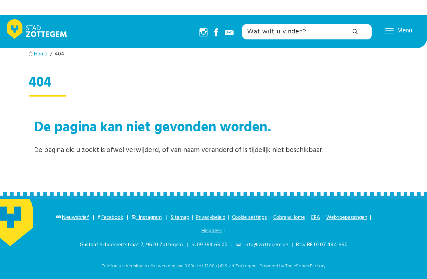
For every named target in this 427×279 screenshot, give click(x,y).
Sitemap (180, 217)
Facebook (112, 217)
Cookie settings (249, 217)
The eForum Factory (305, 266)
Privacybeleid (211, 217)
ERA (315, 217)
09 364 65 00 (212, 245)
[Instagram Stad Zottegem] (203, 33)
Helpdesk (211, 231)
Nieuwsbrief (75, 217)
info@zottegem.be (265, 245)
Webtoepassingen (346, 217)
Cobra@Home (289, 217)
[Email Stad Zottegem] (229, 33)
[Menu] (389, 30)
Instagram (149, 217)
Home (40, 54)
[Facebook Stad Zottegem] (216, 33)
